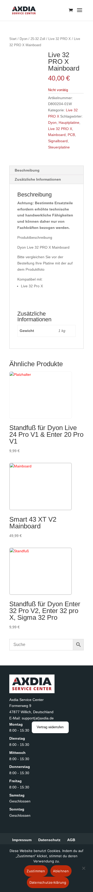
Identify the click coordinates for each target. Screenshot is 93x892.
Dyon (23, 39)
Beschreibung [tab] (27, 170)
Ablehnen (61, 871)
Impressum (22, 840)
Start (13, 39)
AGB (71, 840)
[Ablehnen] (83, 871)
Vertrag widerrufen (50, 727)
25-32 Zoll (37, 39)
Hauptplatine (69, 122)
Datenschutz (49, 840)
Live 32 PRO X (59, 39)
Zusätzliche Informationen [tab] (38, 179)
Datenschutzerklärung (47, 882)
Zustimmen (36, 871)
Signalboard (58, 141)
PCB (71, 135)
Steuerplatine (59, 147)
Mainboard (57, 135)
